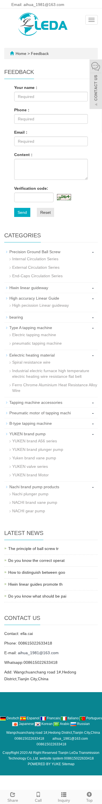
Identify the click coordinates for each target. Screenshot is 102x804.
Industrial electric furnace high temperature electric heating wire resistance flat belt (50, 373)
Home (21, 53)
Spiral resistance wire (31, 362)
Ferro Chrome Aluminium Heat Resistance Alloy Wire (54, 388)
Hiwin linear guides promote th (35, 584)
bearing (16, 317)
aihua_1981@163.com (38, 653)
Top (89, 800)
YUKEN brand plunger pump (37, 449)
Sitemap (68, 764)
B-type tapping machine (30, 423)
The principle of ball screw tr (33, 548)
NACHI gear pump (28, 511)
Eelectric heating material (32, 355)
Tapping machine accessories (35, 402)
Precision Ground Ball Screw (34, 251)
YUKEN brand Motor (30, 475)
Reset (45, 212)
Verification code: (31, 188)
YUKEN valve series (30, 466)
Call (38, 800)
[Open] (96, 84)
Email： (21, 132)
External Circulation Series (36, 267)
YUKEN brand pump (27, 434)
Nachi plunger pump (30, 494)
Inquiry (64, 800)
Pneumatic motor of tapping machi (40, 413)
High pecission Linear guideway (40, 305)
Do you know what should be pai (37, 596)
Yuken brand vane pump (34, 458)
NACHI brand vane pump (34, 502)
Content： (24, 154)
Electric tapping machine (34, 334)
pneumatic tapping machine (37, 343)
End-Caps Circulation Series (37, 276)
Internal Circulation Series (35, 259)
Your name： (26, 87)
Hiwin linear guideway (28, 287)
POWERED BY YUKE (45, 764)
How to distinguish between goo (36, 572)
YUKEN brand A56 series (34, 441)
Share (12, 800)
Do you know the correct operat (36, 560)
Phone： (22, 110)
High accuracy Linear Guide (34, 298)
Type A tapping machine (30, 327)
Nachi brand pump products (34, 487)
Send (22, 212)
